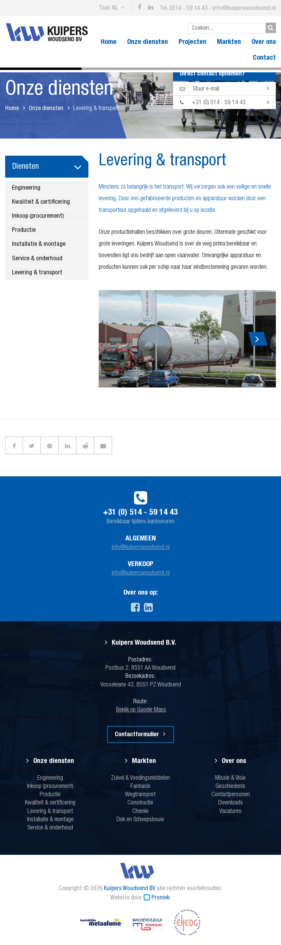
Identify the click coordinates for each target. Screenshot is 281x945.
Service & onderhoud (37, 259)
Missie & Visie (230, 778)
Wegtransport (140, 795)
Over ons (264, 42)
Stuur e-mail (205, 89)
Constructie (140, 803)
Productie (24, 230)
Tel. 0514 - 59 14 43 (184, 8)
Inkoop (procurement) (38, 216)
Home (109, 42)
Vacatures (230, 812)
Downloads (230, 803)
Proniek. (161, 898)
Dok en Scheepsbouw (140, 820)
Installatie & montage (38, 244)
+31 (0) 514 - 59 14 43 (218, 103)
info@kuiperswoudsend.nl (244, 8)
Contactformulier (137, 735)
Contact (264, 58)
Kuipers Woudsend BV (129, 889)
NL (115, 8)
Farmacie (140, 786)
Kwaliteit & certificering (41, 202)
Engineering (26, 188)
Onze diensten (147, 42)
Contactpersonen (230, 795)
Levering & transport (37, 273)
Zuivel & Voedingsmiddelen (140, 778)
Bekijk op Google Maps (141, 710)
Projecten (192, 42)
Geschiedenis (230, 786)
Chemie (140, 812)
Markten (229, 42)
